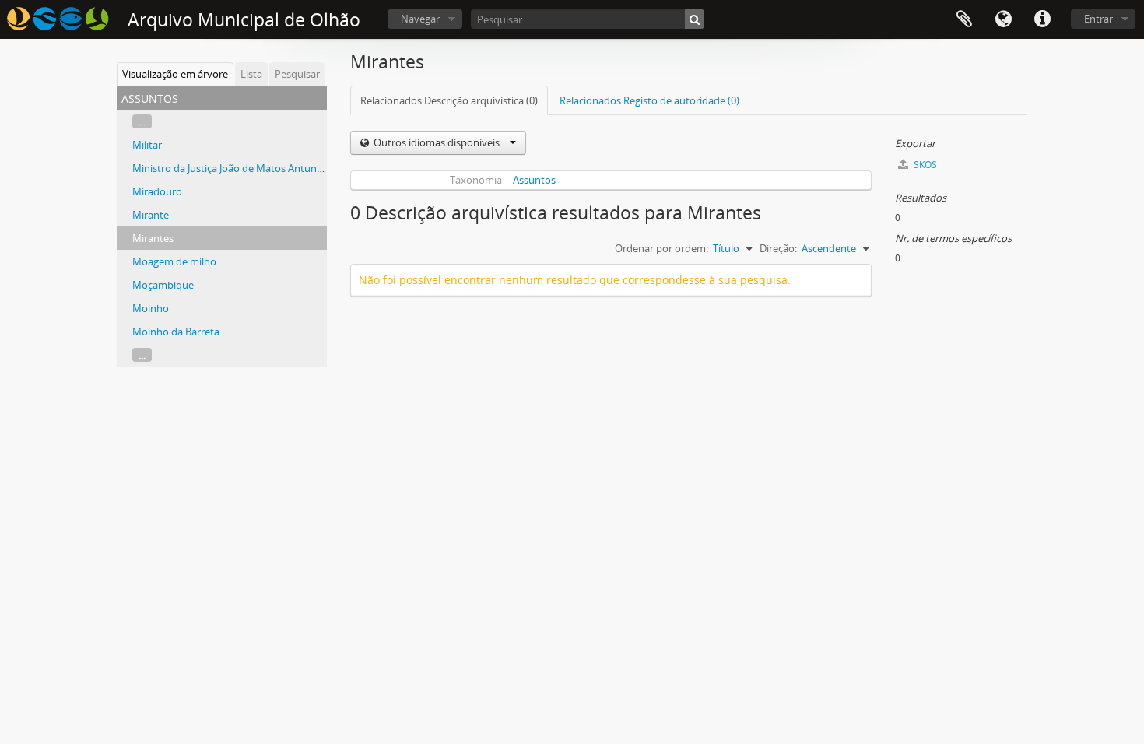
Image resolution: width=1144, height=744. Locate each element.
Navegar (420, 19)
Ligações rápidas (1042, 19)
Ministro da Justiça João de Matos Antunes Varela (245, 168)
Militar (147, 145)
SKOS (924, 164)
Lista (251, 74)
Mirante (150, 215)
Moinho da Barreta (175, 332)
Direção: (778, 248)
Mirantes (153, 238)
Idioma (1003, 19)
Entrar (1098, 19)
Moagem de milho (174, 261)
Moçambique (163, 285)
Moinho (150, 308)
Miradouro (157, 191)
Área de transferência (964, 19)
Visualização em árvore (175, 74)
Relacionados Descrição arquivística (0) (449, 100)
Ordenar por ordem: (661, 248)
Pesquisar (297, 74)
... (142, 121)
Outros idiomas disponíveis (436, 142)
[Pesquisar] (694, 19)
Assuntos (534, 180)
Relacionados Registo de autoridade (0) (649, 100)
